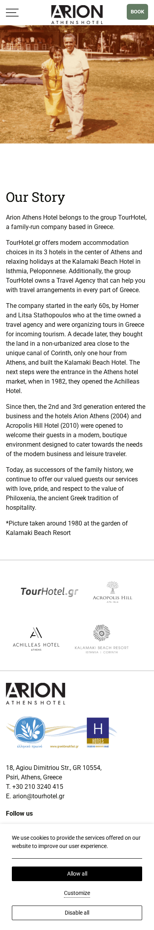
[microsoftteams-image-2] (112, 591)
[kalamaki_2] (102, 638)
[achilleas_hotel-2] (36, 638)
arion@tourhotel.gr (38, 796)
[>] (12, 12)
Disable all (77, 912)
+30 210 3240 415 (37, 786)
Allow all (77, 873)
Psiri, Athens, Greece (35, 777)
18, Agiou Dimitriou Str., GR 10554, (53, 768)
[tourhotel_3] (49, 591)
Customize (77, 893)
